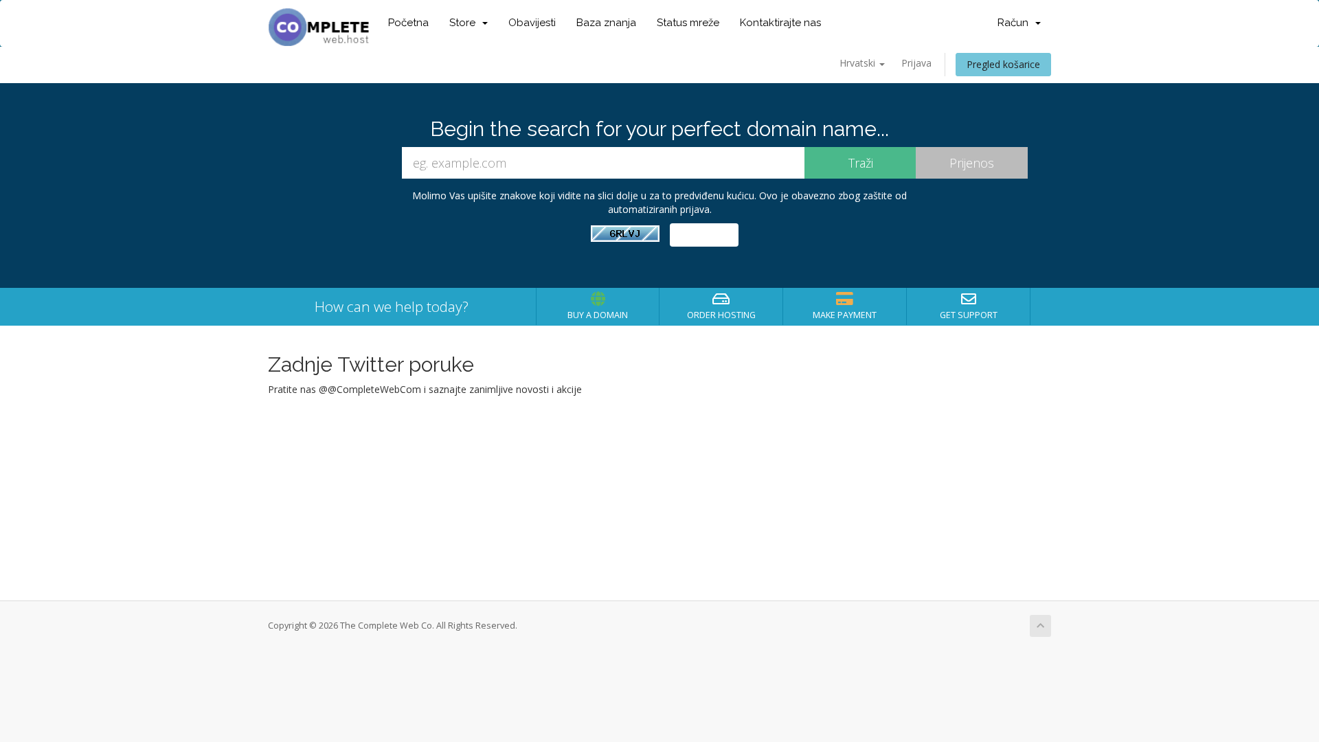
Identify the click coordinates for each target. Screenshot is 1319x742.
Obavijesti (532, 22)
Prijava (916, 62)
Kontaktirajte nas (780, 22)
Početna (408, 22)
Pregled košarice (1003, 64)
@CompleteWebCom (374, 389)
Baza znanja (606, 22)
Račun (1015, 22)
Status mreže (688, 22)
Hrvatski (858, 62)
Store (465, 22)
